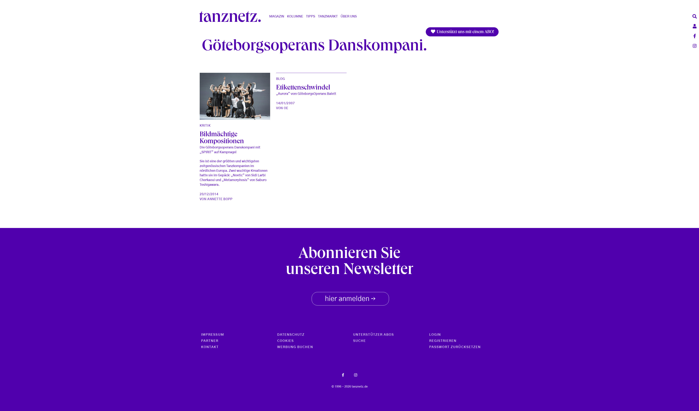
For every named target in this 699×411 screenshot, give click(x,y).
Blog (280, 78)
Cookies (285, 341)
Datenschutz (291, 334)
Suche (359, 341)
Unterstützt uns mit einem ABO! (465, 32)
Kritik (205, 125)
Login (435, 334)
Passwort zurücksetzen (455, 347)
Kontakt (210, 347)
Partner (210, 341)
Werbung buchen (295, 347)
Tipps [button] (310, 16)
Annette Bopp (219, 199)
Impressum (212, 334)
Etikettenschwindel (303, 88)
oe (286, 108)
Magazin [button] (276, 16)
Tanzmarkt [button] (328, 16)
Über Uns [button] (349, 16)
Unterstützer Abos (373, 334)
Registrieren (443, 341)
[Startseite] (231, 16)
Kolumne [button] (295, 16)
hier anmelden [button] (350, 299)
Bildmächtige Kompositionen (222, 138)
